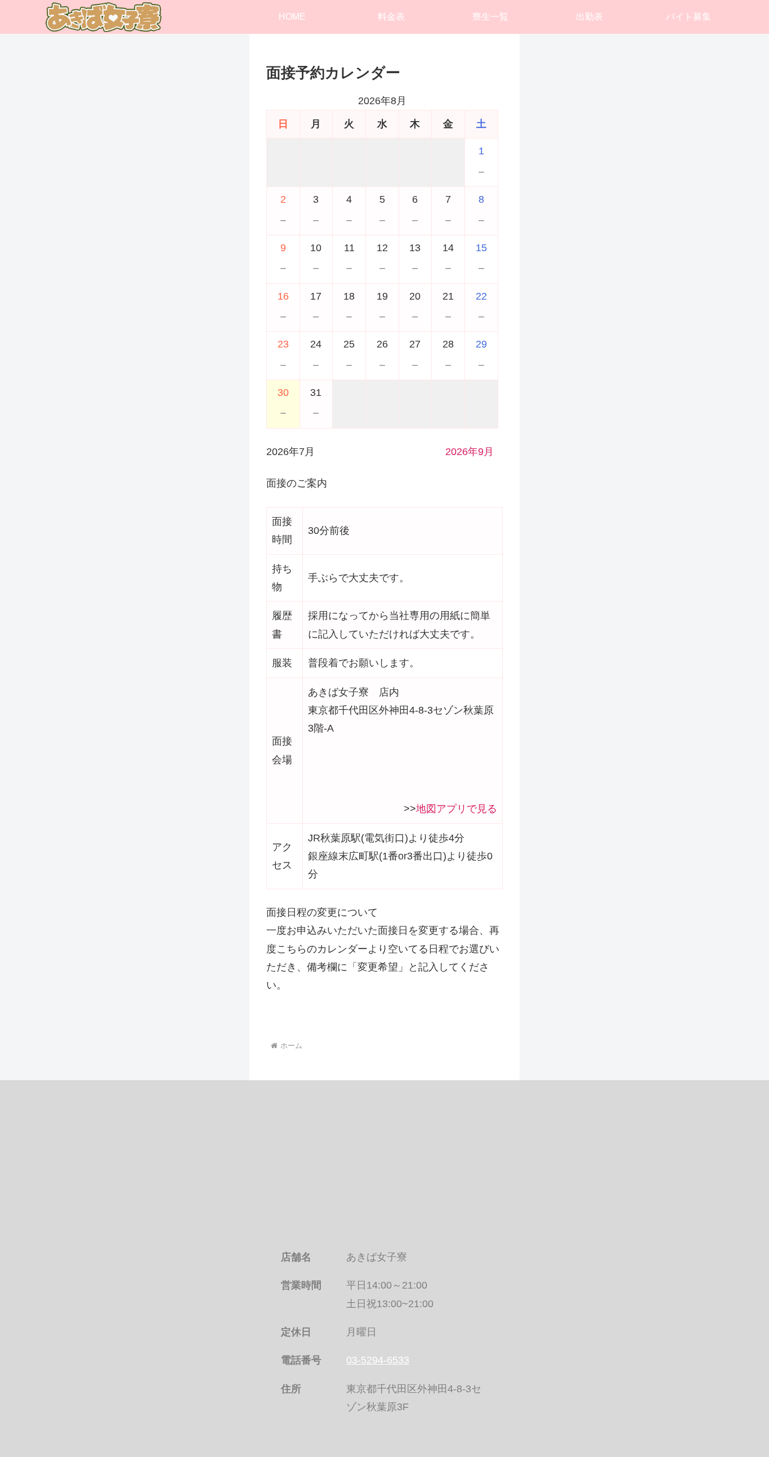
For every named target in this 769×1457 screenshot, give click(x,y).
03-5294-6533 (377, 1360)
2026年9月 (469, 451)
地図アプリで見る (456, 808)
